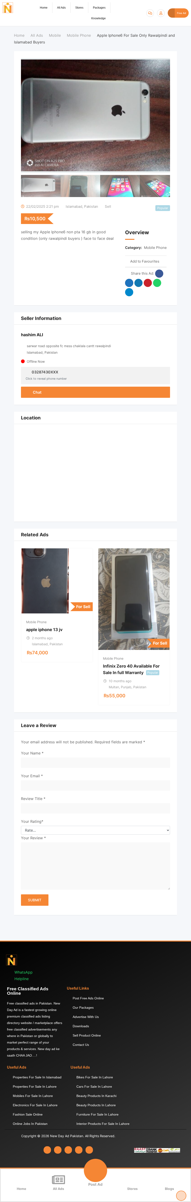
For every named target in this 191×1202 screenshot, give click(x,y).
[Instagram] (57, 1150)
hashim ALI (32, 334)
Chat (36, 392)
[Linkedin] (68, 1150)
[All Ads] (58, 1180)
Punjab (126, 687)
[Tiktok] (89, 1150)
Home (44, 7)
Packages (99, 7)
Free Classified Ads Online (27, 991)
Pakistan (91, 206)
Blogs (169, 1189)
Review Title (33, 798)
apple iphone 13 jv (44, 629)
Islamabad (74, 206)
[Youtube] (78, 1150)
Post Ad (95, 1184)
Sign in (161, 13)
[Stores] (132, 1180)
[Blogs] (169, 1180)
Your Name (32, 753)
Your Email (32, 776)
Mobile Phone (155, 247)
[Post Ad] (95, 1170)
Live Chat (150, 13)
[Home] (21, 1180)
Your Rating (32, 821)
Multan (114, 687)
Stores (79, 7)
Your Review (33, 838)
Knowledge (98, 18)
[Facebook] (47, 1150)
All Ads (61, 7)
